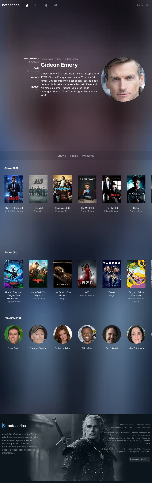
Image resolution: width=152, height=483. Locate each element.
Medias (127, 438)
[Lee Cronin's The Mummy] (62, 274)
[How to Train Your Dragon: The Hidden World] (13, 274)
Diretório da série (126, 424)
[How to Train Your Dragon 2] (38, 274)
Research (146, 438)
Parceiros (88, 156)
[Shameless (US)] (62, 189)
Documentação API (119, 427)
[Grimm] (136, 189)
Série (59, 59)
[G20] (87, 274)
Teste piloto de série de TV (118, 441)
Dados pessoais (143, 435)
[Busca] (147, 5)
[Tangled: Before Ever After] (136, 274)
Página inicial (47, 59)
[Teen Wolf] (38, 189)
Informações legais (111, 432)
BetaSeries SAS (115, 438)
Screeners (136, 438)
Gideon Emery (71, 59)
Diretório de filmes (142, 424)
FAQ (130, 427)
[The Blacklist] (111, 189)
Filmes (74, 156)
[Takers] (111, 274)
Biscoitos (125, 432)
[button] (13, 339)
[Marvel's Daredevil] (13, 189)
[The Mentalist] (87, 189)
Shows (62, 156)
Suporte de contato (142, 427)
